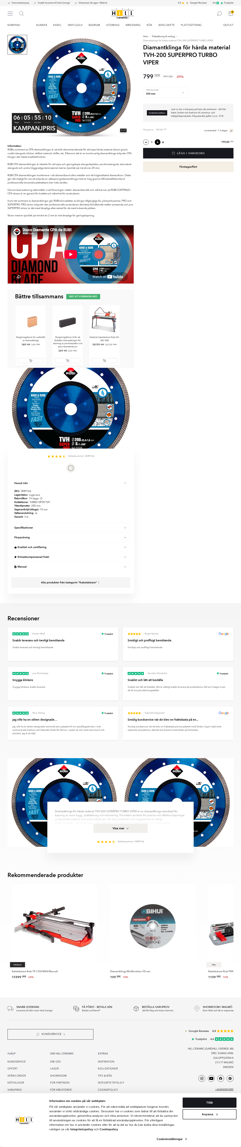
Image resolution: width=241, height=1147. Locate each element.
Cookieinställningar (170, 1139)
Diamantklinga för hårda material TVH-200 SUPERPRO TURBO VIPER (178, 41)
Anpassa (207, 1114)
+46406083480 (224, 1089)
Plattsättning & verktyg (163, 36)
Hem (145, 36)
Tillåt (209, 1103)
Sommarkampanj (20, 3)
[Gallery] (81, 87)
